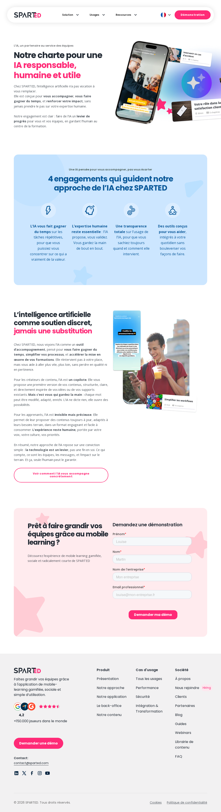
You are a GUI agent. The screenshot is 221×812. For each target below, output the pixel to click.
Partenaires (185, 705)
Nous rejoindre (187, 687)
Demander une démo (38, 743)
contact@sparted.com (31, 763)
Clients (181, 696)
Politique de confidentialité (187, 802)
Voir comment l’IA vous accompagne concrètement (61, 475)
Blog (178, 714)
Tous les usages (149, 678)
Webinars (183, 732)
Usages (94, 15)
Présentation (108, 678)
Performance (147, 687)
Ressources (123, 15)
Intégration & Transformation (149, 708)
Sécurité (143, 696)
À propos (183, 678)
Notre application (111, 696)
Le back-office (109, 705)
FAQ (178, 756)
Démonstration (193, 15)
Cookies (156, 802)
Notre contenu (109, 714)
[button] (166, 15)
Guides (180, 723)
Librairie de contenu (184, 744)
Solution (67, 15)
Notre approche (110, 687)
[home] (27, 15)
